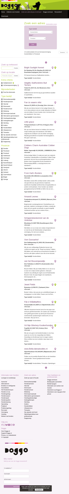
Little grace (29, 122)
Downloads (4, 16)
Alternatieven (5, 383)
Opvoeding (4, 404)
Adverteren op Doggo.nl (54, 390)
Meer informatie (43, 72)
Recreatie (4, 410)
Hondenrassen (5, 396)
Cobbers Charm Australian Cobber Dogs (39, 146)
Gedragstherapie (29, 400)
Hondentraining (6, 402)
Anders (26, 404)
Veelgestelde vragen (51, 24)
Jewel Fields (29, 284)
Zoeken (16, 68)
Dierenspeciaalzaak (30, 394)
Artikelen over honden (13, 12)
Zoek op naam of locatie (31, 378)
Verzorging (4, 412)
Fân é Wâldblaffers (32, 302)
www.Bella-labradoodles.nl (35, 349)
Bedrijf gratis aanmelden (54, 382)
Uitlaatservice (28, 408)
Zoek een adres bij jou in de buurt (31, 12)
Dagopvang (27, 418)
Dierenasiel (27, 388)
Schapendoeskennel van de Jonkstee (36, 219)
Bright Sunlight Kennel (34, 67)
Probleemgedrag (6, 408)
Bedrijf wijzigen (51, 384)
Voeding (3, 414)
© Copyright (4, 437)
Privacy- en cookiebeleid (8, 435)
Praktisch (4, 406)
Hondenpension (29, 383)
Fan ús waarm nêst (32, 102)
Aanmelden (16, 486)
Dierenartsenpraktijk (30, 381)
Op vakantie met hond (30, 412)
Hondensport (5, 398)
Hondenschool (28, 390)
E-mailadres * (8, 468)
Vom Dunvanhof (31, 239)
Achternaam (7, 479)
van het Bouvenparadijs (34, 261)
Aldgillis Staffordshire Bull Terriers (35, 84)
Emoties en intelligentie (8, 385)
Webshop (27, 392)
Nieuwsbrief (58, 12)
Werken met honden (7, 416)
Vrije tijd (26, 385)
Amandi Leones (31, 196)
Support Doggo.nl (6, 433)
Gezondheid (5, 388)
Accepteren (39, 490)
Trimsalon (27, 410)
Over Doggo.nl (5, 431)
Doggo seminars (48, 12)
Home (3, 12)
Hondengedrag (5, 394)
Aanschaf (4, 381)
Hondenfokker (28, 406)
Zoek (32, 44)
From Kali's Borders (33, 173)
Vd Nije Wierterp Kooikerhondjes (38, 325)
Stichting (26, 402)
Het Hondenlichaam (7, 390)
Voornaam (7, 474)
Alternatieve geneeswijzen (32, 396)
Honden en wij (5, 392)
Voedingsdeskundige (30, 398)
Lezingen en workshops (8, 378)
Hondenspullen (5, 400)
